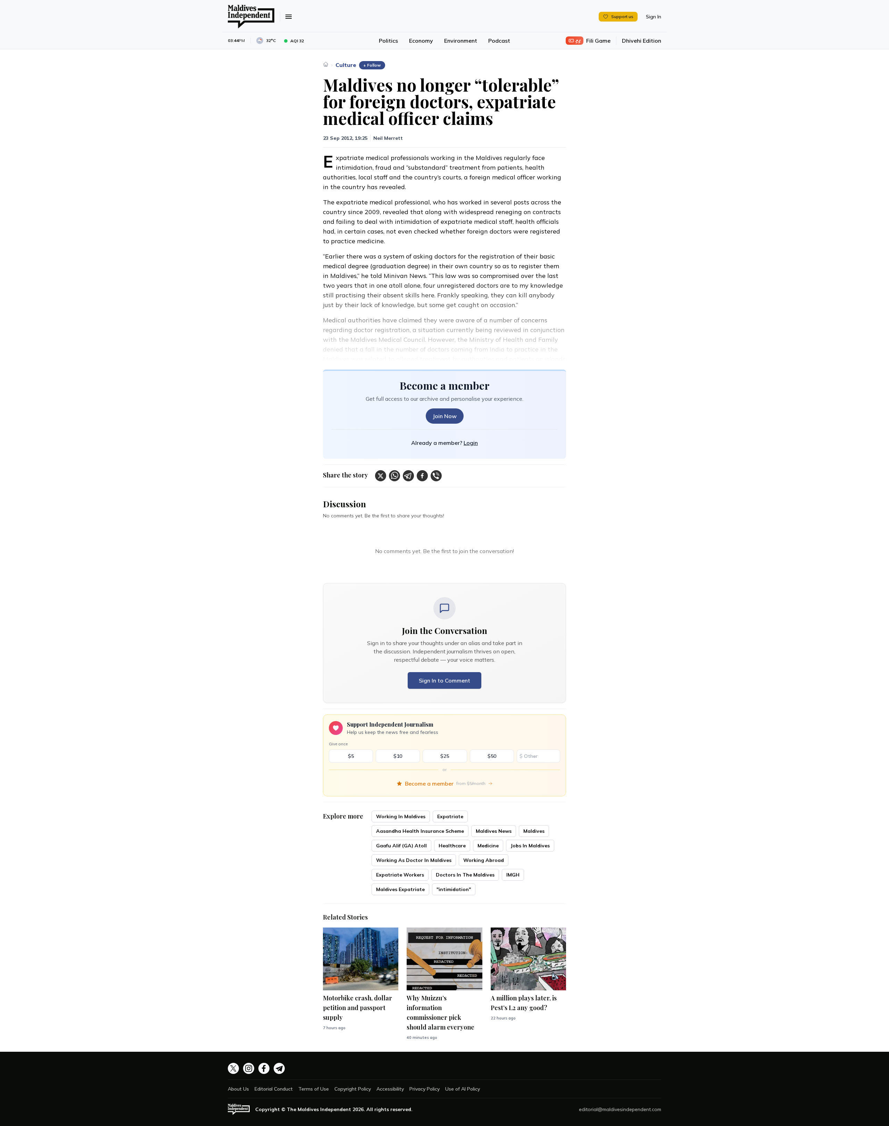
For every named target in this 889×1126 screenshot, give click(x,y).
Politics (388, 40)
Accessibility (390, 1089)
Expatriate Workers (400, 875)
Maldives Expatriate (400, 889)
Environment (460, 40)
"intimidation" (454, 889)
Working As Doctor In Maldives (413, 860)
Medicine (488, 846)
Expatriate (450, 816)
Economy (421, 40)
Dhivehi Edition (641, 40)
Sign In (653, 17)
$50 (492, 756)
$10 (397, 756)
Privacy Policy (424, 1089)
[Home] (326, 64)
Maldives (534, 831)
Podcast (499, 40)
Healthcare (452, 846)
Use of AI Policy (462, 1089)
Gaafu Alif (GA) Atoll (401, 846)
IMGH (513, 875)
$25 (444, 756)
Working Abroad (483, 860)
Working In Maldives (400, 816)
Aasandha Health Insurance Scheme (420, 831)
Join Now (445, 416)
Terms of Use (313, 1089)
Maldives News (494, 831)
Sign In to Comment (444, 680)
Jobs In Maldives (530, 846)
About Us (238, 1089)
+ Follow (372, 65)
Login (471, 442)
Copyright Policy (352, 1089)
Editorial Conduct (274, 1089)
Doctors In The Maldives (465, 875)
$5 (351, 756)
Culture (345, 64)
